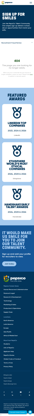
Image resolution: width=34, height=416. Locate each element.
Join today (9, 264)
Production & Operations (12, 308)
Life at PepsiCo (9, 347)
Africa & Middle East (11, 335)
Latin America (8, 324)
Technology (8, 301)
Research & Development (12, 297)
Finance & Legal (9, 293)
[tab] (17, 43)
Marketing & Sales (10, 304)
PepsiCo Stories (9, 355)
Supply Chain (8, 312)
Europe (6, 328)
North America (9, 320)
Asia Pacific (7, 332)
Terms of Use (8, 363)
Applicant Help (9, 351)
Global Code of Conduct (12, 359)
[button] (17, 43)
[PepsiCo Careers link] (7, 2)
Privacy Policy (8, 366)
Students (7, 344)
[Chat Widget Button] (30, 412)
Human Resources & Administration (16, 289)
